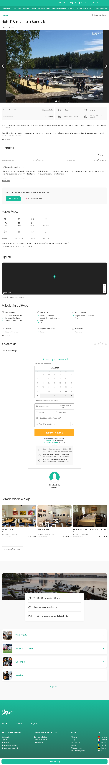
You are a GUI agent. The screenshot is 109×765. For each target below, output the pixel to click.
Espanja (103, 737)
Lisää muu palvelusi (10, 748)
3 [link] (37, 379)
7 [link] (60, 379)
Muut (102, 750)
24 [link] (37, 391)
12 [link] (48, 383)
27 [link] (37, 374)
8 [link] (65, 379)
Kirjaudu (73, 3)
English (34, 723)
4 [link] (43, 379)
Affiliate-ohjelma (78, 750)
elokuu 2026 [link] (54, 368)
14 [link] (60, 383)
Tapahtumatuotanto (100, 8)
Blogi (73, 740)
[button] (3, 66)
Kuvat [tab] (4, 27)
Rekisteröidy (6, 737)
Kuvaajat (71, 8)
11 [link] (43, 383)
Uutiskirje (74, 745)
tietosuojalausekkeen (51, 442)
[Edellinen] (6, 516)
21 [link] (60, 387)
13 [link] (54, 383)
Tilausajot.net (76, 748)
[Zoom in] (104, 285)
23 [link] (71, 387)
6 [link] (54, 379)
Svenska (19, 723)
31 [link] (60, 374)
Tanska (103, 740)
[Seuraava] (31, 516)
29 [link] (49, 374)
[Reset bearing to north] (104, 291)
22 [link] (66, 387)
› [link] (71, 368)
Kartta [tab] (11, 27)
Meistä (74, 737)
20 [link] (54, 387)
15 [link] (66, 383)
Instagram (75, 742)
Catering (26, 8)
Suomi (83, 3)
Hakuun (5, 15)
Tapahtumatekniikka (59, 8)
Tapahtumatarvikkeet (83, 8)
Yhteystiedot (39, 742)
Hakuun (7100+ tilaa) (13, 549)
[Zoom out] (104, 288)
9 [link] (71, 379)
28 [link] (43, 374)
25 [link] (43, 391)
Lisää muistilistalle (100, 15)
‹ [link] (37, 368)
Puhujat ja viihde (44, 8)
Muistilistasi (63, 3)
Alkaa (41, 412)
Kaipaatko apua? (41, 740)
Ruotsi (103, 745)
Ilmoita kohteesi (99, 3)
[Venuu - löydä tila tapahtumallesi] (6, 3)
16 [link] (71, 383)
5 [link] (48, 379)
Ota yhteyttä (13, 199)
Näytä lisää (6, 139)
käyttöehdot (50, 440)
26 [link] (49, 391)
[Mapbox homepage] (7, 292)
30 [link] (54, 374)
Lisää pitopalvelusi (9, 745)
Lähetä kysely (55, 432)
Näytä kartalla (47, 110)
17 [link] (37, 387)
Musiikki (33, 8)
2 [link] (71, 374)
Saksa (103, 748)
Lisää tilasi (6, 742)
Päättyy (62, 412)
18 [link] (43, 387)
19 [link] (48, 387)
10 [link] (37, 383)
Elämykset (17, 8)
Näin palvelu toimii (41, 737)
